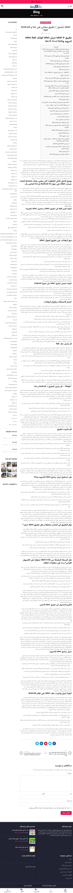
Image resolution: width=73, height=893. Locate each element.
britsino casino (12, 137)
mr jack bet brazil (12, 292)
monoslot (14, 271)
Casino (15, 143)
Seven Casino (13, 357)
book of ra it (13, 121)
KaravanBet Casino (11, 243)
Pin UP (15, 320)
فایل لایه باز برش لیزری (66, 872)
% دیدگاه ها (5, 438)
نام (71, 794)
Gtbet (15, 231)
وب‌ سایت (69, 801)
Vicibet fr (14, 397)
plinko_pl (14, 335)
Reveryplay (14, 341)
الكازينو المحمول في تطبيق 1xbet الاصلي (59, 91)
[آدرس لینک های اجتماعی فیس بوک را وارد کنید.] (41, 2)
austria (15, 78)
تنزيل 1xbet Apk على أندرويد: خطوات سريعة (57, 105)
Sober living (13, 366)
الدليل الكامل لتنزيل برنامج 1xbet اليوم (59, 111)
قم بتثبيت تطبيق (64, 75)
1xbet (15, 41)
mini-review (13, 252)
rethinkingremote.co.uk (10, 338)
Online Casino (13, 308)
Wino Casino (13, 409)
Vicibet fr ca (13, 400)
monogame (13, 268)
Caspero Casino (12, 164)
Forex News (13, 215)
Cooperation (13, 194)
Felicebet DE (13, 206)
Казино (15, 415)
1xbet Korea (13, 48)
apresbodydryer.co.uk (11, 72)
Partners (14, 314)
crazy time (14, 197)
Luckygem (14, 249)
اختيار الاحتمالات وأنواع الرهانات (61, 67)
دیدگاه (69, 774)
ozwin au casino (12, 311)
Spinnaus (14, 372)
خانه (41, 15)
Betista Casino (12, 103)
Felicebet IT (13, 212)
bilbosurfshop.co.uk (11, 118)
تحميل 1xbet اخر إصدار (63, 117)
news (15, 298)
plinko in (14, 329)
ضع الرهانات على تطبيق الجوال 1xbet (59, 61)
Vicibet (15, 394)
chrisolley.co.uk (12, 183)
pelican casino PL (12, 317)
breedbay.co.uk (12, 131)
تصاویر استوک (68, 862)
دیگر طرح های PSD (67, 866)
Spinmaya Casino (12, 369)
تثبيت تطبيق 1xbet (64, 136)
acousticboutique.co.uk (10, 69)
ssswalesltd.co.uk (11, 375)
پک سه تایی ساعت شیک (21, 847)
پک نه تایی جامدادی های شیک (20, 830)
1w (16, 29)
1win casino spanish (11, 32)
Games (15, 225)
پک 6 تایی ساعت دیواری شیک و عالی (18, 839)
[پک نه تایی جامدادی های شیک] (32, 832)
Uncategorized (13, 385)
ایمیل (43, 794)
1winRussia (14, 38)
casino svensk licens (11, 152)
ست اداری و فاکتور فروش (65, 869)
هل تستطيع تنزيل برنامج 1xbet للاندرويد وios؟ (57, 78)
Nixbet (15, 305)
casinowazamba (12, 158)
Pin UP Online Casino (11, 323)
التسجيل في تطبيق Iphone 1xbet (60, 130)
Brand (15, 128)
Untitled (14, 435)
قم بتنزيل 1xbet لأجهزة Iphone (61, 144)
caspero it (14, 180)
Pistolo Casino (13, 326)
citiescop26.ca (13, 186)
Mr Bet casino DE (12, 289)
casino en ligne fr (12, 146)
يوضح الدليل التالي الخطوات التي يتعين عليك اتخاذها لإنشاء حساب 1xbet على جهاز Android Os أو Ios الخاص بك (55, 51)
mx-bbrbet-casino (12, 295)
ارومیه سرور (20, 886)
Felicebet (14, 203)
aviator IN (14, 88)
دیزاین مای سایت (36, 886)
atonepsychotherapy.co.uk (9, 75)
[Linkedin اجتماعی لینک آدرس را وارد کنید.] (34, 2)
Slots (15, 360)
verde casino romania (11, 391)
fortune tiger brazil (11, 218)
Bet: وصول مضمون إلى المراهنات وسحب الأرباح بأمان (55, 102)
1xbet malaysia (12, 54)
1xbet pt (14, 60)
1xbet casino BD (12, 45)
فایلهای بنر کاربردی (67, 875)
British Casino (13, 134)
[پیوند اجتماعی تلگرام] (32, 2)
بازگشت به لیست (45, 753)
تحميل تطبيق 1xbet (64, 99)
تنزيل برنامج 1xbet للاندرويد (62, 94)
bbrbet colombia (12, 100)
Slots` (15, 363)
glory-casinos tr (12, 228)
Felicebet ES (13, 209)
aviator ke (14, 91)
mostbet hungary (12, 277)
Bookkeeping (13, 125)
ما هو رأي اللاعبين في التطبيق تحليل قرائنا (58, 108)
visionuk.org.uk (12, 406)
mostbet (14, 274)
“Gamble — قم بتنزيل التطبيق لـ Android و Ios (57, 72)
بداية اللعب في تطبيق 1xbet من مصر (59, 114)
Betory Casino (13, 115)
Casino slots (13, 149)
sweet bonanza (12, 378)
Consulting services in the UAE (9, 190)
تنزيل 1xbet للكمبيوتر (63, 133)
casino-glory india (12, 155)
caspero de (14, 171)
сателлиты (14, 418)
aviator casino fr (12, 85)
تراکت (70, 859)
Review (15, 351)
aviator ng (14, 97)
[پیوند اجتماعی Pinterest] (37, 2)
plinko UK (14, 332)
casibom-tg (13, 140)
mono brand (13, 258)
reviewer (14, 354)
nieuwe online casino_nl (10, 301)
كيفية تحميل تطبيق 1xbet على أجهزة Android (57, 64)
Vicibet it (14, 403)
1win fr (15, 35)
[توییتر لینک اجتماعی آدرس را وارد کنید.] (39, 2)
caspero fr (14, 177)
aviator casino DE (12, 81)
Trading (14, 381)
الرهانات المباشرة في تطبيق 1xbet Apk (59, 154)
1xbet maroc (68, 206)
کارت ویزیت (69, 878)
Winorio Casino (12, 412)
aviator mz (14, 94)
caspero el (14, 174)
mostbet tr (14, 286)
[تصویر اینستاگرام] (14, 464)
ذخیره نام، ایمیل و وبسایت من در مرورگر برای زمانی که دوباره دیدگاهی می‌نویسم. (49, 808)
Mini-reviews (13, 255)
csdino (15, 200)
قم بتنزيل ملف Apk (64, 69)
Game (15, 222)
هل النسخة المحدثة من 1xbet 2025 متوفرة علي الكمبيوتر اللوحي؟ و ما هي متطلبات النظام (57, 87)
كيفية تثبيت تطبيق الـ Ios (62, 120)
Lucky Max (14, 246)
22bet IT (14, 66)
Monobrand (13, 265)
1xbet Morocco (35, 15)
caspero (14, 161)
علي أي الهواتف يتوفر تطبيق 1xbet (60, 122)
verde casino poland (11, 388)
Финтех (15, 421)
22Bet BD (14, 63)
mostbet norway (12, 283)
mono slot (14, 261)
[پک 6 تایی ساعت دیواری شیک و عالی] (32, 841)
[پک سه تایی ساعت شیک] (32, 849)
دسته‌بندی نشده (13, 425)
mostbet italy (13, 280)
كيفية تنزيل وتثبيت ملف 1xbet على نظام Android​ (56, 97)
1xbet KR (14, 51)
